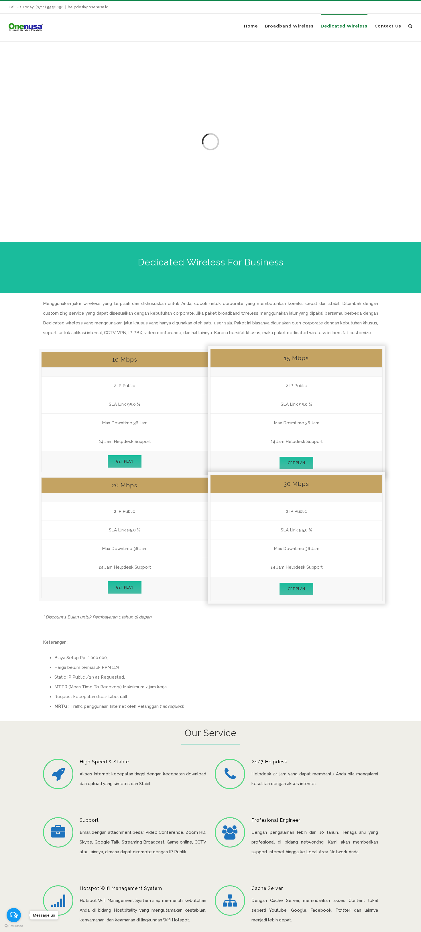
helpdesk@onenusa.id (88, 7)
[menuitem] (254, 26)
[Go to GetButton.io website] (14, 926)
